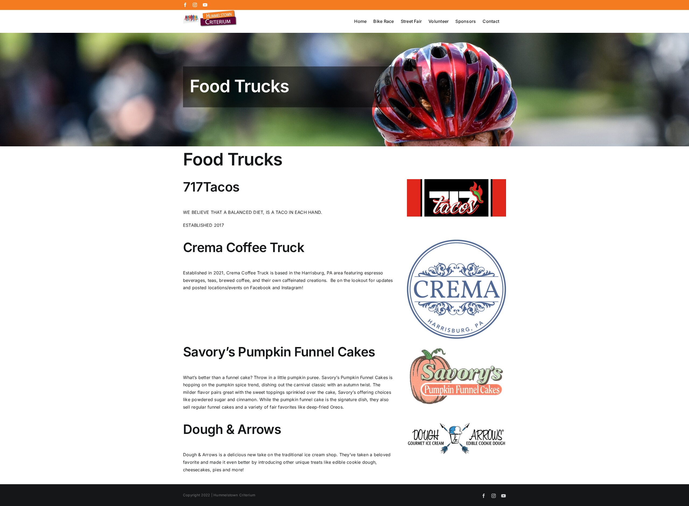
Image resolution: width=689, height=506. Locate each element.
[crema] (456, 242)
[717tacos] (456, 181)
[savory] (456, 346)
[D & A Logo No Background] (456, 423)
